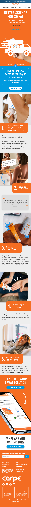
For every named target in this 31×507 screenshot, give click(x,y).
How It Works (5, 462)
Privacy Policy (17, 499)
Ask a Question (5, 464)
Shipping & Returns (9, 499)
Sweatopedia (19, 467)
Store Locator (19, 471)
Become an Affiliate (20, 469)
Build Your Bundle (21, 7)
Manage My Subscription (22, 464)
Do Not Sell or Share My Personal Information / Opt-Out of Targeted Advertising (7, 471)
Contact (4, 467)
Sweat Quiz (13, 7)
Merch (17, 462)
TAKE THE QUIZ (15, 88)
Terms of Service (15, 501)
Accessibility (23, 499)
